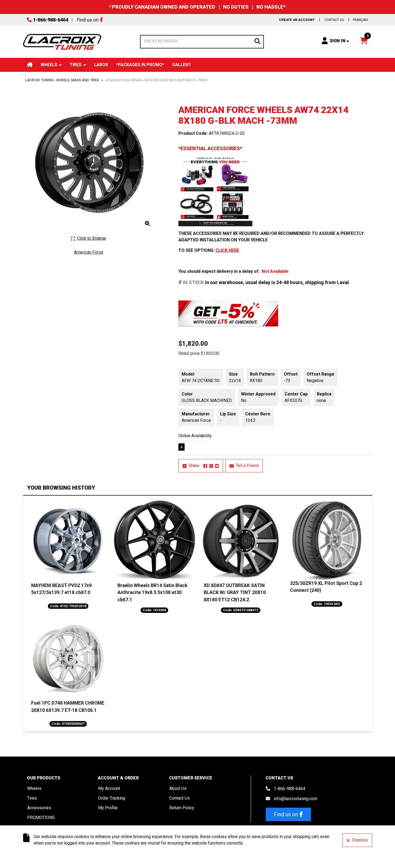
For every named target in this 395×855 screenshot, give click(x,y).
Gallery (181, 64)
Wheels (49, 64)
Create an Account (297, 20)
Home (30, 65)
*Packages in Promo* (140, 64)
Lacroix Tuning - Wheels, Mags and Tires (62, 80)
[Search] (257, 41)
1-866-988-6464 (50, 20)
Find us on (88, 20)
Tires (75, 64)
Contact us (334, 20)
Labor (101, 64)
